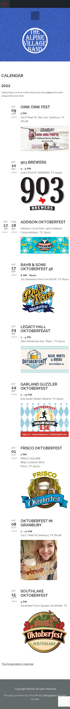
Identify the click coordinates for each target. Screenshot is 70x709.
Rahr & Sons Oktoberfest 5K (37, 266)
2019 (3, 95)
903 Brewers (33, 162)
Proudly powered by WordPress (23, 695)
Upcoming (7, 92)
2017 (15, 95)
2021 (54, 92)
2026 (26, 92)
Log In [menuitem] (4, 3)
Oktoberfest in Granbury (36, 523)
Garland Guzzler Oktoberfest (39, 386)
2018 (9, 95)
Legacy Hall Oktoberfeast (35, 328)
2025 (31, 92)
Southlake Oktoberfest (34, 593)
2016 (20, 95)
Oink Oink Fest (35, 107)
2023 (43, 92)
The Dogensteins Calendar (17, 664)
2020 (60, 92)
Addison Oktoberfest (43, 222)
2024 (37, 92)
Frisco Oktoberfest (41, 448)
